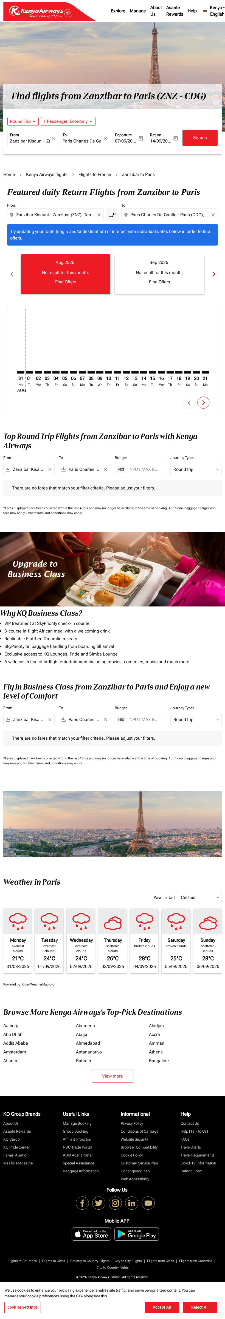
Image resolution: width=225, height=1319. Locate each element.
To (65, 135)
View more (112, 1076)
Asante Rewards (174, 11)
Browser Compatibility (139, 1147)
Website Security (134, 1139)
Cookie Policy (132, 1155)
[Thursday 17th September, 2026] (170, 372)
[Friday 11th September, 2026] (117, 372)
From (14, 135)
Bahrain (83, 1060)
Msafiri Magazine (18, 1163)
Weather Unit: (165, 897)
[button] (68, 121)
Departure (123, 135)
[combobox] (56, 215)
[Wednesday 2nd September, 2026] (38, 372)
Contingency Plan (135, 1171)
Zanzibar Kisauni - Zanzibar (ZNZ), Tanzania (30, 141)
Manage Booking (77, 1123)
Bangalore (159, 1060)
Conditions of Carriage (139, 1131)
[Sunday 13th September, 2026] (135, 372)
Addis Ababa (15, 1043)
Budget (121, 457)
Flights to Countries (22, 1261)
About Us (156, 11)
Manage (138, 10)
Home (9, 174)
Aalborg (10, 1025)
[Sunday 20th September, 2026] (196, 372)
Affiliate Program (77, 1139)
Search (200, 137)
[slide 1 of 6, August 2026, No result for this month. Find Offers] (65, 274)
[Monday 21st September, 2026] (205, 372)
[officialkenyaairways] (115, 1203)
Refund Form (192, 1171)
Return (155, 135)
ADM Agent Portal (77, 1155)
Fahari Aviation (16, 1155)
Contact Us (190, 1123)
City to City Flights (128, 1261)
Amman (156, 1043)
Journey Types (182, 457)
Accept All (162, 1307)
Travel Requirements (198, 1155)
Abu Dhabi (13, 1034)
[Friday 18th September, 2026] (178, 372)
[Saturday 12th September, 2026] (126, 372)
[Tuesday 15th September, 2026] (152, 372)
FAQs (185, 1139)
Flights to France (94, 174)
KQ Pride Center (16, 1147)
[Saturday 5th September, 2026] (64, 372)
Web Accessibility (135, 1179)
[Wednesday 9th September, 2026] (99, 372)
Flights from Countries (195, 1261)
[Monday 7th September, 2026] (82, 372)
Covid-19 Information (198, 1163)
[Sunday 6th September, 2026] (73, 372)
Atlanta (10, 1060)
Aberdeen (85, 1025)
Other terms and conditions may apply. (54, 513)
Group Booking (75, 1131)
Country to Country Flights (89, 1261)
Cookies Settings (22, 1307)
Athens (156, 1052)
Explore (118, 10)
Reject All (200, 1307)
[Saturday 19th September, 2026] (187, 372)
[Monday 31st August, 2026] (20, 372)
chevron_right (213, 274)
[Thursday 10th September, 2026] (108, 372)
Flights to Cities (53, 1261)
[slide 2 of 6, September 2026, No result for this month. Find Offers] (159, 274)
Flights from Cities (160, 1261)
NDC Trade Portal (77, 1147)
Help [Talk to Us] (194, 1131)
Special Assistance (78, 1163)
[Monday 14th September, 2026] (143, 372)
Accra (154, 1034)
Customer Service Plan (139, 1163)
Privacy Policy (132, 1123)
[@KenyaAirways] (98, 1203)
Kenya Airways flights (47, 174)
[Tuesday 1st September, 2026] (29, 372)
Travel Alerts (191, 1147)
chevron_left (11, 274)
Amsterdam (14, 1052)
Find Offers (65, 281)
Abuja (81, 1034)
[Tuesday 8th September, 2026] (91, 372)
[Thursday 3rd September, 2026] (47, 372)
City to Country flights (113, 1267)
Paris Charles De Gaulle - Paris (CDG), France (83, 141)
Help (192, 10)
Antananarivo (89, 1052)
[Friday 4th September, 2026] (56, 372)
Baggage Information (81, 1171)
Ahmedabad (88, 1043)
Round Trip (20, 121)
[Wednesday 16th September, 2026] (161, 372)
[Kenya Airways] (82, 1203)
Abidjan (156, 1025)
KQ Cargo (11, 1139)
